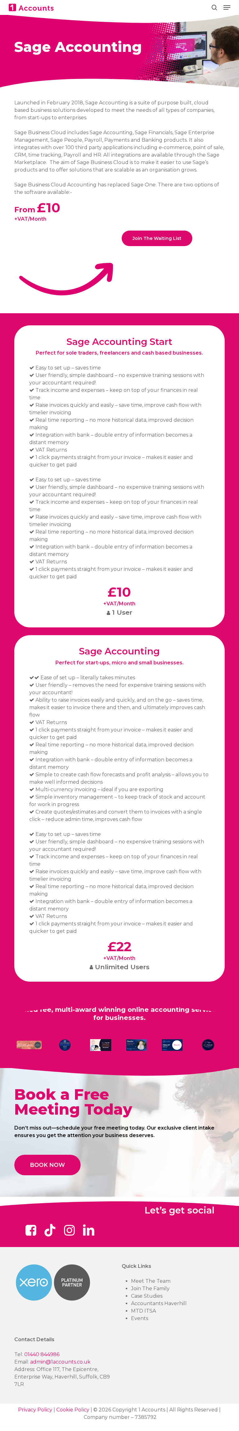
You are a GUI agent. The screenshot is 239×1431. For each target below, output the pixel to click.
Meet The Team (151, 1281)
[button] (226, 7)
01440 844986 (41, 1354)
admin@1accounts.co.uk (60, 1362)
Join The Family (150, 1288)
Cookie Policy (72, 1410)
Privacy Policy (35, 1410)
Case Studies (146, 1296)
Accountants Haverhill (159, 1303)
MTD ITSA (143, 1311)
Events (139, 1318)
